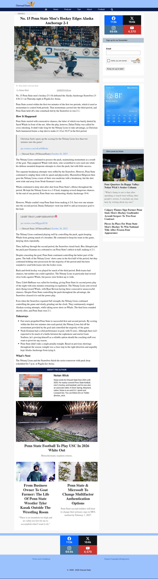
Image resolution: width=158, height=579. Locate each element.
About (89, 9)
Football (101, 9)
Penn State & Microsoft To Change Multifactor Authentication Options (78, 494)
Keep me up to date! (115, 69)
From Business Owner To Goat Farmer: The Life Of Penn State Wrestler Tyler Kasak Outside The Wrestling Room (35, 498)
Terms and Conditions (41, 559)
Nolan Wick (24, 90)
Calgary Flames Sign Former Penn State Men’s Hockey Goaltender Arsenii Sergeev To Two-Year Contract (123, 214)
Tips (79, 9)
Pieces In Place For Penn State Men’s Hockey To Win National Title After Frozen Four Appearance (121, 228)
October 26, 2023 (59, 153)
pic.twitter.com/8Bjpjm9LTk (34, 223)
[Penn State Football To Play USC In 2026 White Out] (57, 441)
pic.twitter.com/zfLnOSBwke (34, 148)
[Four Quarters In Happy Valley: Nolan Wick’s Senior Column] (123, 182)
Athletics (21, 14)
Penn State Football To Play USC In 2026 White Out (56, 448)
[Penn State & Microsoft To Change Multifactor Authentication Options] (78, 480)
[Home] (25, 6)
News (55, 9)
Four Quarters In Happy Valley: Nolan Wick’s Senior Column (121, 185)
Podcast (67, 9)
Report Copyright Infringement (116, 559)
